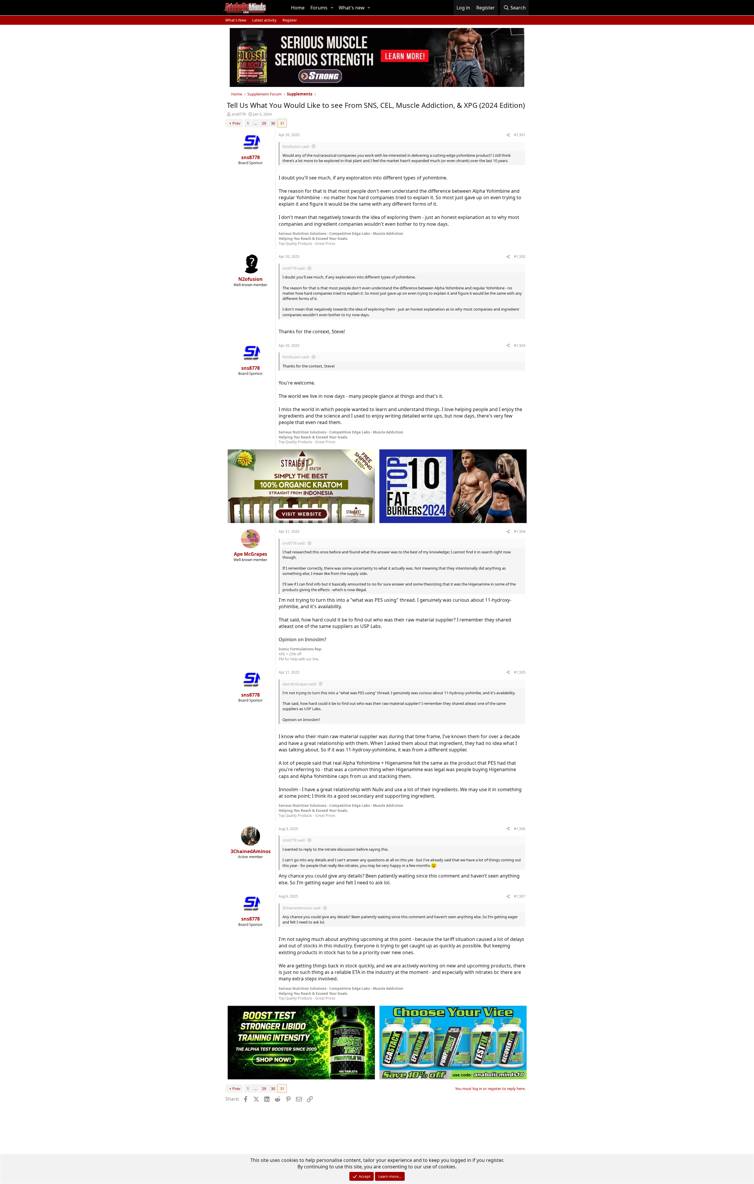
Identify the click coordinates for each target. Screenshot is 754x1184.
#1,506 (519, 828)
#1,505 (519, 672)
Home (298, 7)
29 (264, 123)
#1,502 (519, 256)
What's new (352, 7)
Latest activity (264, 20)
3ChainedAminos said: (301, 908)
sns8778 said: (293, 268)
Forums (319, 7)
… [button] (255, 123)
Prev (236, 123)
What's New (235, 20)
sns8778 (239, 114)
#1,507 (519, 896)
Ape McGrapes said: (299, 684)
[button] (332, 7)
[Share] (508, 135)
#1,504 (519, 531)
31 (282, 123)
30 (273, 123)
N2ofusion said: (296, 146)
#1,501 (519, 134)
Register (289, 20)
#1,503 (519, 345)
